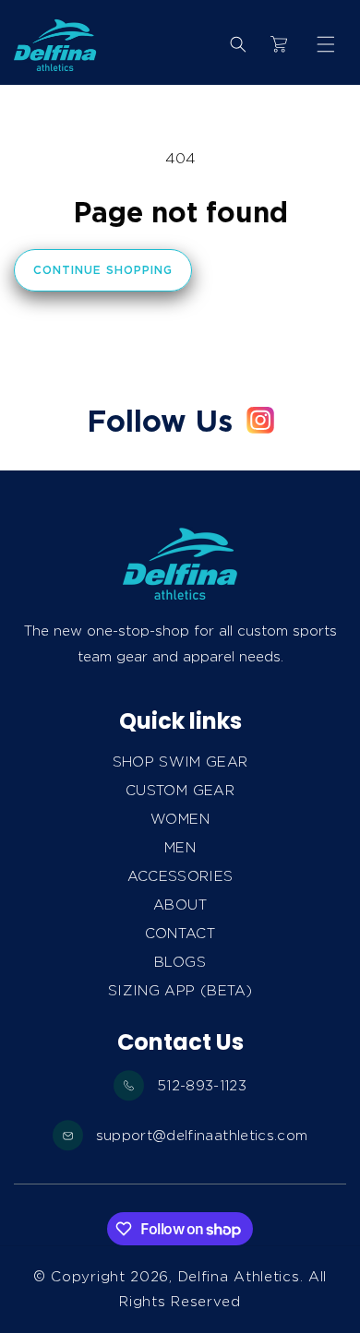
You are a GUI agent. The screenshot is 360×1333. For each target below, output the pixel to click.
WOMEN (180, 819)
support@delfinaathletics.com (202, 1135)
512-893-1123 (201, 1085)
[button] (326, 44)
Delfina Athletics (239, 1276)
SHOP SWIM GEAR (180, 762)
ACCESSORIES (180, 876)
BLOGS (180, 962)
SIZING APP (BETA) (180, 990)
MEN (180, 847)
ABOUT (180, 905)
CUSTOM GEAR (180, 790)
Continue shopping (103, 270)
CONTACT (180, 933)
